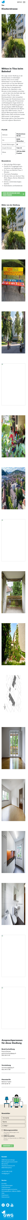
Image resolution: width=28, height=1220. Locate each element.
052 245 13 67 (6, 1055)
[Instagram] (3, 1206)
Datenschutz (5, 1197)
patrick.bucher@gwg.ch (9, 1053)
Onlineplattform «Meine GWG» (11, 1191)
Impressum (5, 1195)
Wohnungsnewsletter (11, 1130)
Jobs (3, 1193)
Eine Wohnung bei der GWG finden (11, 194)
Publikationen (6, 1187)
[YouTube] (12, 1206)
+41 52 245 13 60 (7, 1171)
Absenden (7, 1146)
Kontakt (4, 1183)
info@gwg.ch (5, 1173)
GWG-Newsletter (9, 1136)
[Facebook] (7, 1206)
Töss (3, 5)
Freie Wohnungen (7, 1185)
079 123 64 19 (6, 1084)
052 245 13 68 (6, 1069)
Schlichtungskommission (9, 1189)
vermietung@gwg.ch (8, 1067)
